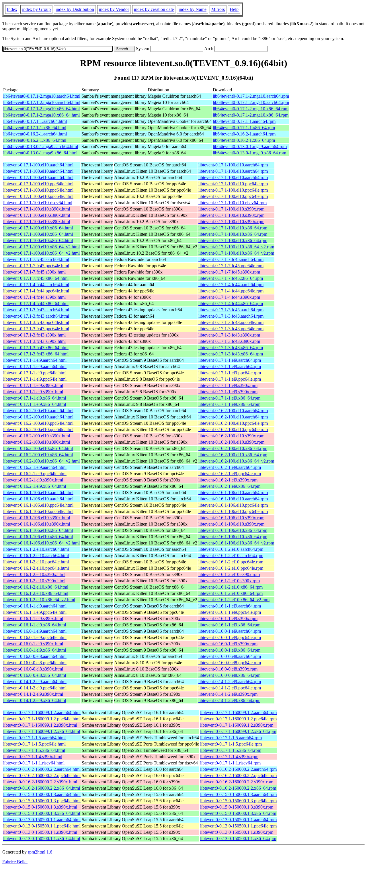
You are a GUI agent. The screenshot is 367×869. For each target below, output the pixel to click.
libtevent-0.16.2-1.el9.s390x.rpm (227, 479)
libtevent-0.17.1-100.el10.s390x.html (36, 209)
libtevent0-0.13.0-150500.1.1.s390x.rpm (236, 832)
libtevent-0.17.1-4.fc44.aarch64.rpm (230, 284)
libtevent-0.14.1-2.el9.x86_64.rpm (229, 700)
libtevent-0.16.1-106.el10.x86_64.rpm (232, 530)
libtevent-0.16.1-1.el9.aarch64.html (35, 605)
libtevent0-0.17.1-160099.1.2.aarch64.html (42, 712)
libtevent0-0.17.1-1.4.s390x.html (32, 756)
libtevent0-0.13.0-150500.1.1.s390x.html (40, 832)
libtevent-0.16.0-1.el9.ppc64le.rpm (229, 637)
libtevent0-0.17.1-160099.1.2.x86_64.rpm (238, 731)
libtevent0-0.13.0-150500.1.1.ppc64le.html (42, 825)
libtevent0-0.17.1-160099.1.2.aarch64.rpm (238, 712)
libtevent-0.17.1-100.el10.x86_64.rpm (232, 227)
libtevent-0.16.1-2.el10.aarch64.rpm (230, 549)
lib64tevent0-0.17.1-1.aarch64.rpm (244, 121)
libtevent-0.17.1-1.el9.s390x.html (33, 385)
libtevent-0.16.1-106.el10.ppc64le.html (38, 505)
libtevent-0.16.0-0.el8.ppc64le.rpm (229, 662)
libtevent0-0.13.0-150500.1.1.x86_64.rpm (238, 838)
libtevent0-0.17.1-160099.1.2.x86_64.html (41, 731)
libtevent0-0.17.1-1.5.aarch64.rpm (231, 737)
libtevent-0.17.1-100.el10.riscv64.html (37, 202)
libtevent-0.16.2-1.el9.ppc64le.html (35, 473)
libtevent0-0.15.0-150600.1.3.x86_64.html (41, 813)
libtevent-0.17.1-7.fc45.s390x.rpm (229, 272)
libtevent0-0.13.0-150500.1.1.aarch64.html (42, 819)
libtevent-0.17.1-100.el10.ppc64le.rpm (233, 183)
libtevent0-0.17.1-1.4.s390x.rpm (229, 756)
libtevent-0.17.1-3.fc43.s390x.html (34, 335)
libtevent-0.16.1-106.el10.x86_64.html (38, 530)
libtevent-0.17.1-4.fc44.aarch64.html (36, 284)
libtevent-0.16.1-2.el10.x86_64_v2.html (39, 599)
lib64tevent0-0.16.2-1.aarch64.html (35, 133)
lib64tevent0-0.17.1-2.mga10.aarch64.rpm (251, 96)
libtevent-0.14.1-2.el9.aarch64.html (35, 681)
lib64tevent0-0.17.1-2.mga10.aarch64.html (41, 96)
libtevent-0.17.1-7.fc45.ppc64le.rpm (230, 265)
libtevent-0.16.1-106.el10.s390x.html (36, 517)
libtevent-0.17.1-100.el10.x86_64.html (38, 227)
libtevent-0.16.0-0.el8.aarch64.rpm (229, 656)
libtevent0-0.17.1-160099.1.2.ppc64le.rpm (238, 718)
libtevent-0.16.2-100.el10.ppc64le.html (38, 423)
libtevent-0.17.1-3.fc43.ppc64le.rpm (230, 322)
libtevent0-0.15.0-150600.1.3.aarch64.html (42, 794)
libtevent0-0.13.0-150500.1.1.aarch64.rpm (238, 819)
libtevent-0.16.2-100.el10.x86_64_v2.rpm (236, 461)
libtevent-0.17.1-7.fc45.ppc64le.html (36, 265)
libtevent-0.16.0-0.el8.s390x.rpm (227, 669)
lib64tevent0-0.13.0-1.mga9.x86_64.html (40, 152)
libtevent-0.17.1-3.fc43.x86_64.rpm (230, 347)
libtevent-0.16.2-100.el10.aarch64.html (38, 410)
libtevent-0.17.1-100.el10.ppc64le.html (38, 183)
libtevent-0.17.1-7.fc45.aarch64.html (36, 259)
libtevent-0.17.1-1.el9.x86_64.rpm (229, 398)
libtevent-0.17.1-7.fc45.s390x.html (34, 272)
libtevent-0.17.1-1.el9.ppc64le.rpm (229, 372)
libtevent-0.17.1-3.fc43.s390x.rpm (229, 335)
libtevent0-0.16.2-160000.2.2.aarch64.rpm (238, 769)
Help (234, 9)
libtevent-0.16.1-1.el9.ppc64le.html (35, 612)
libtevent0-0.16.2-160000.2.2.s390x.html (40, 781)
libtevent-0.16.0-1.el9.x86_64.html (34, 650)
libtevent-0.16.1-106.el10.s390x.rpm (231, 517)
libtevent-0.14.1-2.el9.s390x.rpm (227, 694)
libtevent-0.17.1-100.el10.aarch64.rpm (233, 164)
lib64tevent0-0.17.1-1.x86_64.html (34, 127)
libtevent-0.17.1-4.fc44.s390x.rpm (229, 297)
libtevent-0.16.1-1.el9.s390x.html (33, 618)
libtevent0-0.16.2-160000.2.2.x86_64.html (41, 788)
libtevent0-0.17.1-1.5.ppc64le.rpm (231, 744)
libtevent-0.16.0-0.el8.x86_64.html (34, 675)
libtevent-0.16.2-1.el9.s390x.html (33, 479)
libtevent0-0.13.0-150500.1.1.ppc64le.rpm (238, 825)
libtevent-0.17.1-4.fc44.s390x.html (34, 297)
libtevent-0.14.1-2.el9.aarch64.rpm (229, 681)
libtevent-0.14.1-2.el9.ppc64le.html (35, 687)
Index (12, 9)
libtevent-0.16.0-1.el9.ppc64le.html (35, 637)
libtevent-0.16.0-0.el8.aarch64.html (35, 656)
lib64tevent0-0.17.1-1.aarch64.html (35, 121)
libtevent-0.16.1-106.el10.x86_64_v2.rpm (236, 542)
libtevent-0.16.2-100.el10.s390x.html (36, 435)
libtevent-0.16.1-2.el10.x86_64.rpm (230, 587)
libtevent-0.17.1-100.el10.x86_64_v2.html (41, 246)
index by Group (36, 9)
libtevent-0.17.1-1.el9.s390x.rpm (227, 385)
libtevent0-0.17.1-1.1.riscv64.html (34, 762)
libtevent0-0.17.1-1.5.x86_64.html (34, 750)
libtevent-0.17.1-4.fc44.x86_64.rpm (230, 303)
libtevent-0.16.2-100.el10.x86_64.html (38, 448)
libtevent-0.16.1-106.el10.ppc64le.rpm (233, 505)
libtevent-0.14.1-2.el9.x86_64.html (34, 700)
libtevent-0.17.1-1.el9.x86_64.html (34, 398)
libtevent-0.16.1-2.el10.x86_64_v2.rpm (234, 599)
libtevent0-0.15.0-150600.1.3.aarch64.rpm (238, 794)
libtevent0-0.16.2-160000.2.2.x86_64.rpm (238, 788)
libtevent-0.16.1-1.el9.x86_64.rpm (229, 624)
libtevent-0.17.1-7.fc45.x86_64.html (36, 278)
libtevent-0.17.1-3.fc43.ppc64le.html (36, 322)
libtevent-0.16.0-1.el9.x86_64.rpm (229, 650)
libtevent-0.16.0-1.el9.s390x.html (33, 643)
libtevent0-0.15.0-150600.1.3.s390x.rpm (236, 807)
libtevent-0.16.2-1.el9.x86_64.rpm (229, 486)
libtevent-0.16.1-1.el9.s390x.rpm (227, 618)
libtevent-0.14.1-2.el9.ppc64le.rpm (229, 687)
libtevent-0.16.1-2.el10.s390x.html (34, 574)
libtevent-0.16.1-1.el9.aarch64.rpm (229, 605)
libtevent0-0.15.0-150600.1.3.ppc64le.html (42, 800)
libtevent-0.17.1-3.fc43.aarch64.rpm (230, 309)
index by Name (192, 9)
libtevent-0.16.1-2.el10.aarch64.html (36, 549)
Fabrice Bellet (15, 861)
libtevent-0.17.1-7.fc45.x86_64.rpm (230, 278)
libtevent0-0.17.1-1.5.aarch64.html (34, 737)
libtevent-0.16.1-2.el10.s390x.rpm (229, 574)
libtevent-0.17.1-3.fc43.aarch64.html (36, 309)
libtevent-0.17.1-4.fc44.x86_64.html (36, 303)
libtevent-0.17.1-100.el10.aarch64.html (38, 164)
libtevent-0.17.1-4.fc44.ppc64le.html (36, 290)
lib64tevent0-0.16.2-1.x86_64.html (34, 140)
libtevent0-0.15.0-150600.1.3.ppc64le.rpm (238, 800)
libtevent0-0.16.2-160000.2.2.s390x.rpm (236, 781)
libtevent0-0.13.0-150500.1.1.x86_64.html (41, 838)
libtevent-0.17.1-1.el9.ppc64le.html (35, 372)
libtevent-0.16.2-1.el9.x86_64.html (34, 486)
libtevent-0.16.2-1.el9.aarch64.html (35, 467)
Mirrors (218, 9)
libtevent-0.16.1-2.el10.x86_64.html (35, 587)
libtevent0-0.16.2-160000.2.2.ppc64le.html (42, 775)
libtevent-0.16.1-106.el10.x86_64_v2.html (41, 542)
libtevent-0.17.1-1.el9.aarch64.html (35, 360)
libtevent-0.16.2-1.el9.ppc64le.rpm (229, 473)
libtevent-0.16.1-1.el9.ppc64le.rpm (229, 612)
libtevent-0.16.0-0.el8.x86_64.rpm (229, 675)
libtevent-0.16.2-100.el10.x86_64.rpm (232, 448)
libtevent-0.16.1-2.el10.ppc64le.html (36, 561)
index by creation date (154, 9)
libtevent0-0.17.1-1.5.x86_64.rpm (230, 750)
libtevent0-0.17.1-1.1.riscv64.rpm (230, 762)
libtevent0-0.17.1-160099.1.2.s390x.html (40, 725)
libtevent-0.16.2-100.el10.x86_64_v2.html (41, 461)
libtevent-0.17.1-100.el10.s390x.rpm (231, 209)
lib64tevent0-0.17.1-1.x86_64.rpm (244, 127)
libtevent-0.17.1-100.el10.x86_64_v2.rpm (236, 246)
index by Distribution (75, 9)
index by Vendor (114, 9)
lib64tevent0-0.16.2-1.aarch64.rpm (244, 133)
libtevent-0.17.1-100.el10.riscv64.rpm (232, 202)
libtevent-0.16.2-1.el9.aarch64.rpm (229, 467)
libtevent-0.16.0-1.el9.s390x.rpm (227, 643)
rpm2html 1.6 (40, 852)
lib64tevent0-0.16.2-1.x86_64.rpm (244, 140)
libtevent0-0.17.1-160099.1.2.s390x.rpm (236, 725)
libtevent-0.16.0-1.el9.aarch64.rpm (229, 631)
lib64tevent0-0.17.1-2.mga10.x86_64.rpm (250, 108)
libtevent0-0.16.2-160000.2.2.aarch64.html (42, 769)
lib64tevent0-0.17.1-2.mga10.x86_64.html (41, 108)
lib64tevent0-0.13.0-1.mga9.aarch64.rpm (250, 146)
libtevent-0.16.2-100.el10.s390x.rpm (231, 435)
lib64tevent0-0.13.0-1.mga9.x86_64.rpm (249, 152)
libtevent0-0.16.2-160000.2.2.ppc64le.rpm (238, 775)
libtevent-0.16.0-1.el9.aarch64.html (35, 631)
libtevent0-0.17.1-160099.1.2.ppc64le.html (42, 718)
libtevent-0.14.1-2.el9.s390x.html (33, 694)
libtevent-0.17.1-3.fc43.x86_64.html (36, 347)
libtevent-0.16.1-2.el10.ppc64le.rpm (230, 561)
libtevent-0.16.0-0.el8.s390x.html (33, 669)
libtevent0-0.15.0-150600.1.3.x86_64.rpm (238, 813)
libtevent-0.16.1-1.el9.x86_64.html (34, 624)
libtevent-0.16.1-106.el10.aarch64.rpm (233, 492)
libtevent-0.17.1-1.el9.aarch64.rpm (229, 360)
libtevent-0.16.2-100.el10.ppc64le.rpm (233, 423)
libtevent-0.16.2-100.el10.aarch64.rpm (233, 410)
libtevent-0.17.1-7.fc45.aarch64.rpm (230, 259)
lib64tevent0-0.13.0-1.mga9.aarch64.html (40, 146)
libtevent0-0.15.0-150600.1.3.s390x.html (40, 807)
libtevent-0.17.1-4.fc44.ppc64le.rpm (230, 290)
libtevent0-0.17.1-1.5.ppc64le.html (34, 744)
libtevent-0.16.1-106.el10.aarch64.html (38, 492)
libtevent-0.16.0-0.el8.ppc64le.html (35, 662)
